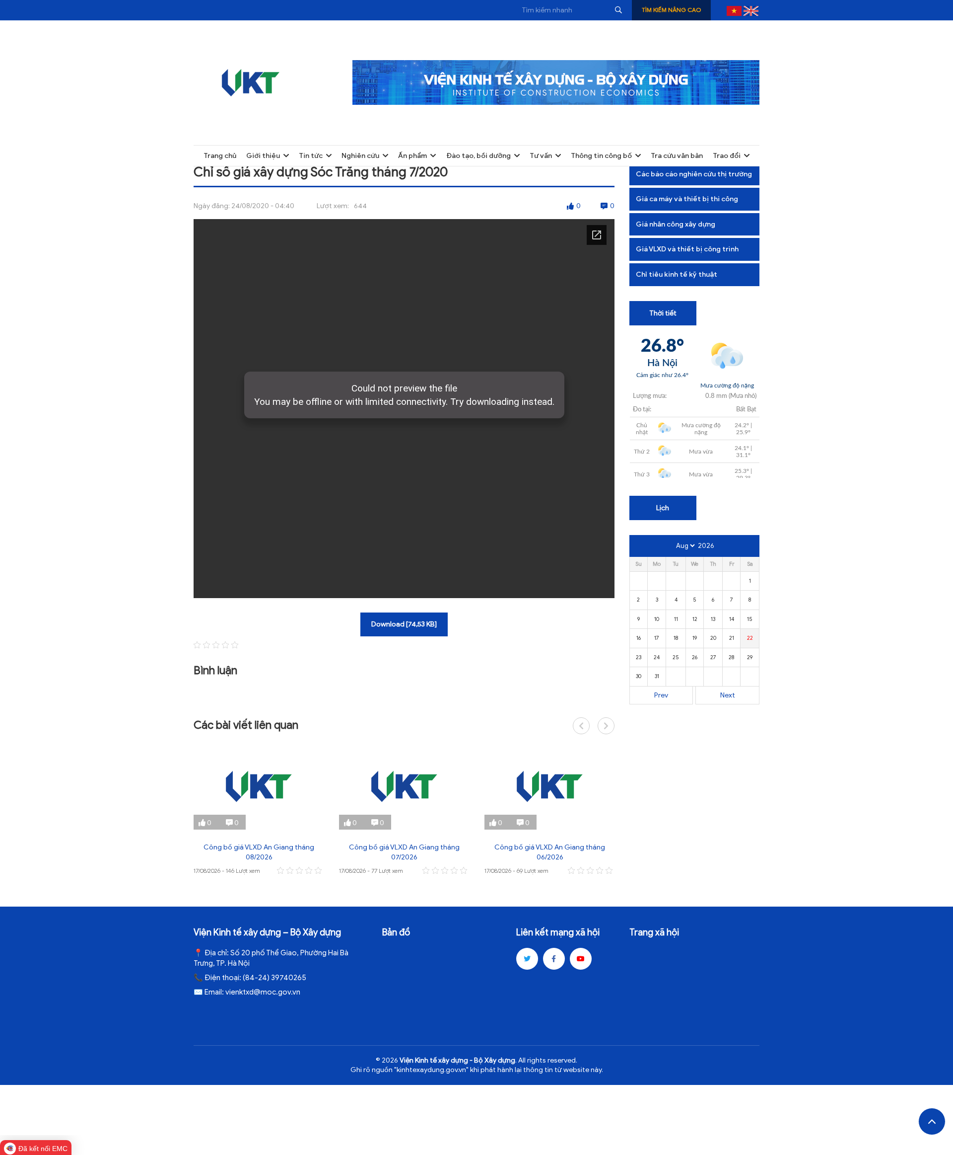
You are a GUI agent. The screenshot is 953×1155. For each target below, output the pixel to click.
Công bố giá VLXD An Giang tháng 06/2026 (549, 852)
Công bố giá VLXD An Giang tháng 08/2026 (259, 852)
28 (731, 657)
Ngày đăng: (212, 206)
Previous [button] (581, 725)
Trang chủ (220, 156)
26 (694, 657)
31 (657, 676)
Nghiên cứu (360, 156)
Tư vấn (541, 156)
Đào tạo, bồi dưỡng (478, 156)
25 (676, 657)
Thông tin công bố (601, 156)
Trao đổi (727, 156)
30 (638, 676)
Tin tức (311, 156)
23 (638, 657)
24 (657, 657)
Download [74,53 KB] (404, 624)
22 (750, 637)
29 (749, 657)
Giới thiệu (263, 156)
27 (713, 657)
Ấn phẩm (412, 156)
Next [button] (606, 725)
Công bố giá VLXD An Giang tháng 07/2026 (404, 852)
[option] (259, 810)
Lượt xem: (333, 206)
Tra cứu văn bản (677, 156)
